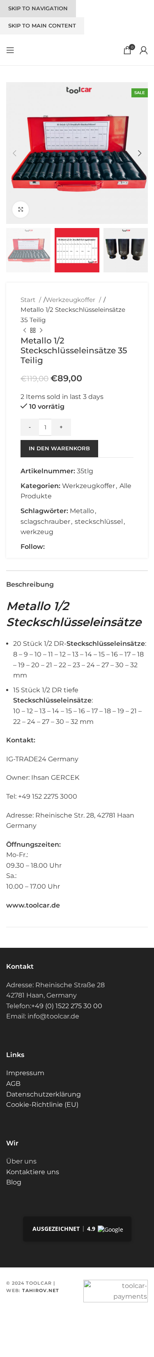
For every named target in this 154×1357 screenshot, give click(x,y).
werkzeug (37, 532)
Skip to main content (42, 25)
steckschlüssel (99, 521)
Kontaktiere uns (32, 1172)
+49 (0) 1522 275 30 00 (66, 1006)
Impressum (25, 1073)
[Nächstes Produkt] (41, 331)
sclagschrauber (45, 521)
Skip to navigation (38, 8)
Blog (13, 1182)
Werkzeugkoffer (71, 300)
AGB (13, 1083)
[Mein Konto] (144, 50)
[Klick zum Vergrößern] (20, 209)
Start (29, 300)
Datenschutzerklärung (43, 1094)
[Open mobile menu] (10, 50)
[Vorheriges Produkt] (25, 331)
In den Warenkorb (59, 448)
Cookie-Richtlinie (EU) (42, 1104)
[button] (14, 153)
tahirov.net (40, 1290)
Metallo (82, 511)
